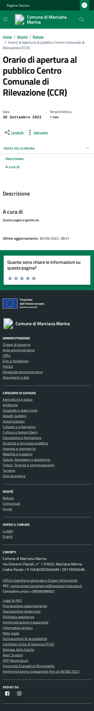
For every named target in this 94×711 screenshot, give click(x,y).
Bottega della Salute (18, 649)
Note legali (11, 633)
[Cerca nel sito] (81, 19)
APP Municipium (15, 660)
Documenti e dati (16, 377)
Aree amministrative (19, 350)
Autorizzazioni (14, 421)
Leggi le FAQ (12, 600)
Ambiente (10, 405)
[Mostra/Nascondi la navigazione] (5, 19)
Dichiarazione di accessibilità (25, 638)
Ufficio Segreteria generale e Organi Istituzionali (40, 580)
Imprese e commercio (19, 448)
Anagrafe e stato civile (20, 410)
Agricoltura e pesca (17, 399)
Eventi (8, 536)
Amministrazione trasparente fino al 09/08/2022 (41, 671)
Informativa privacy (18, 627)
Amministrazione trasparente (25, 622)
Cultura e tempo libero (20, 432)
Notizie (8, 498)
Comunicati (11, 503)
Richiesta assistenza (18, 617)
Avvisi (7, 509)
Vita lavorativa (14, 476)
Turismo (9, 470)
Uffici (7, 355)
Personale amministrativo (23, 372)
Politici (8, 366)
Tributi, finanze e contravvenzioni (29, 465)
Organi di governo (16, 344)
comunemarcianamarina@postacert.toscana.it (46, 586)
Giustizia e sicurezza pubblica (25, 443)
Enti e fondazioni (16, 361)
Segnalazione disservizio (21, 611)
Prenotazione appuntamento (25, 606)
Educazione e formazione (22, 437)
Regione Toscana (18, 5)
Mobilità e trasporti (17, 454)
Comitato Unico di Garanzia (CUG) (28, 644)
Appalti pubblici (14, 416)
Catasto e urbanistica (19, 426)
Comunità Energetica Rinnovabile (29, 666)
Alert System (13, 655)
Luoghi (8, 531)
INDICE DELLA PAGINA (19, 148)
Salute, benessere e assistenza (26, 459)
